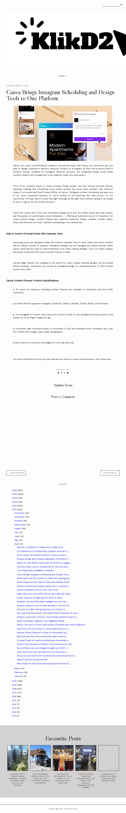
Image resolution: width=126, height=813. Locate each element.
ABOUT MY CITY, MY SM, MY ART (32, 659)
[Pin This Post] (64, 373)
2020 (15, 681)
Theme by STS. (70, 809)
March (17, 668)
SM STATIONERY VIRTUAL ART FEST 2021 (37, 590)
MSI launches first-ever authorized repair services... (42, 636)
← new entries (16, 473)
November (19, 517)
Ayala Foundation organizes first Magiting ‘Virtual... (41, 621)
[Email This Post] (68, 373)
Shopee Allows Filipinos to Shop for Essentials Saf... (42, 632)
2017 (14, 693)
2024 (15, 498)
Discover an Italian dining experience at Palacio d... (41, 609)
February (19, 672)
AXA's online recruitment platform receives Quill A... (42, 555)
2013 (14, 708)
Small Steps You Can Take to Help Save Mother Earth (43, 582)
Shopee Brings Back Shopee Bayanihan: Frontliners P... (43, 559)
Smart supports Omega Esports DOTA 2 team (39, 598)
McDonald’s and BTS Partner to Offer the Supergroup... (44, 578)
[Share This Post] (61, 373)
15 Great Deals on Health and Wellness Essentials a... (43, 640)
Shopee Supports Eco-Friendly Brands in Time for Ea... (44, 605)
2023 (15, 502)
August (18, 528)
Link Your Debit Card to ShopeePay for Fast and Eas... (43, 567)
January (18, 676)
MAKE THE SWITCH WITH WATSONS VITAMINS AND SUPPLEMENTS (51, 625)
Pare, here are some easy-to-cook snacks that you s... (43, 629)
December (19, 513)
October (18, 521)
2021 (14, 509)
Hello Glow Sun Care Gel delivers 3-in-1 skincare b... (42, 652)
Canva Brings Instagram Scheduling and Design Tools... (43, 574)
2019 (14, 685)
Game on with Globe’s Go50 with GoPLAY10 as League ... (45, 563)
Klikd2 (52, 809)
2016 (14, 696)
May (16, 540)
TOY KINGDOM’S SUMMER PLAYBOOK (35, 570)
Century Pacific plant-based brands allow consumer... (43, 586)
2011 (14, 716)
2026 (15, 490)
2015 (14, 700)
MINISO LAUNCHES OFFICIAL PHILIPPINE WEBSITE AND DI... (47, 617)
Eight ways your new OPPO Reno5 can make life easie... (44, 594)
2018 (14, 689)
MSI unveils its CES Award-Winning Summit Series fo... (44, 663)
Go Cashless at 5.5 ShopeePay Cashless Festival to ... (43, 551)
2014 (14, 704)
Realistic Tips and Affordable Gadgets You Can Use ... (43, 601)
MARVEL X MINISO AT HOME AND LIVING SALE (40, 547)
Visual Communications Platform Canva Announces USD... (45, 644)
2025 (15, 494)
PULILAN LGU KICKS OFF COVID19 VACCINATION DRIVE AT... (47, 656)
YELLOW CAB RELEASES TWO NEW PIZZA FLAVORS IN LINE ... (48, 613)
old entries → (110, 473)
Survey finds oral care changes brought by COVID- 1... (43, 648)
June (17, 536)
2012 (14, 712)
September (20, 525)
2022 (15, 506)
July (16, 532)
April (17, 544)
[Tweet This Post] (58, 373)
